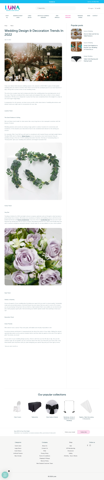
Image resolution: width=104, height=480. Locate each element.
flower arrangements (23, 219)
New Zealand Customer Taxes (45, 463)
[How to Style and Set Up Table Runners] (76, 34)
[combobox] (55, 8)
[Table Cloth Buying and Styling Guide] (76, 59)
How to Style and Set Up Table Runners (91, 35)
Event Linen (18, 446)
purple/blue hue (45, 219)
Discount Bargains (68, 16)
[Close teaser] (9, 471)
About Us (44, 446)
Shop (6, 25)
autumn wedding (88, 31)
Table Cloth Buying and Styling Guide (91, 60)
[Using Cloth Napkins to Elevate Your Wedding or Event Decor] (76, 46)
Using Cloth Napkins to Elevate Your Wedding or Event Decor (91, 47)
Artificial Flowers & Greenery (43, 16)
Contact (95, 15)
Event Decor (18, 451)
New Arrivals (57, 16)
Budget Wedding (88, 56)
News (88, 15)
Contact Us (52, 1)
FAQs (44, 451)
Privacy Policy (44, 453)
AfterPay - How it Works (70, 456)
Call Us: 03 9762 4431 (93, 1)
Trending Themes (80, 16)
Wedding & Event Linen (18, 16)
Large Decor (29, 16)
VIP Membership (70, 448)
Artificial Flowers (18, 453)
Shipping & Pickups (45, 458)
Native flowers (26, 136)
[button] (5, 475)
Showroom (71, 451)
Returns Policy (45, 461)
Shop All (7, 16)
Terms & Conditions (44, 456)
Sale (71, 446)
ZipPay (70, 453)
